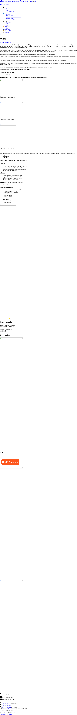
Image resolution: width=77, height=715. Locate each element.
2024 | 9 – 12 (9, 25)
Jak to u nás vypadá (10, 11)
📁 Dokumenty (6, 26)
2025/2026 (8, 22)
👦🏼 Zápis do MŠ (7, 31)
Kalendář (8, 14)
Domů (22, 1)
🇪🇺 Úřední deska (7, 29)
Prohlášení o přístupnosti (6, 714)
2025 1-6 (8, 24)
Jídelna (35, 1)
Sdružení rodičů (10, 18)
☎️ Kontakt (6, 32)
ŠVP (7, 28)
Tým (7, 10)
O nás (7, 8)
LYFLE (8, 708)
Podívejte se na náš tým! (7, 42)
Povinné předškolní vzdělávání (13, 17)
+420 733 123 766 (6, 707)
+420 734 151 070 (6, 703)
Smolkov (27, 1)
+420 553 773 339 (6, 705)
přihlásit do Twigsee (5, 1)
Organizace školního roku (12, 19)
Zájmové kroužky (10, 15)
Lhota (31, 1)
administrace (15, 1)
